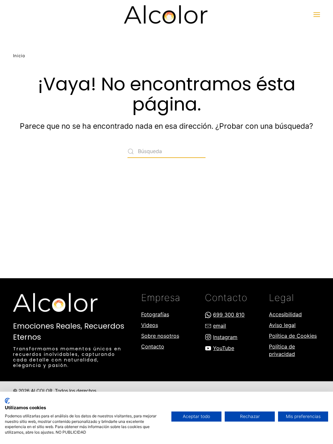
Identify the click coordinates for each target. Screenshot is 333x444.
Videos (149, 325)
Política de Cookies (293, 336)
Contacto (152, 346)
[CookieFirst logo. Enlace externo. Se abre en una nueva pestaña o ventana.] (7, 401)
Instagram (225, 337)
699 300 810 (229, 314)
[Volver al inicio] (166, 14)
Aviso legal (282, 325)
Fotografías (155, 314)
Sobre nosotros (160, 336)
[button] (316, 14)
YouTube (223, 348)
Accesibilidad (285, 314)
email (219, 325)
